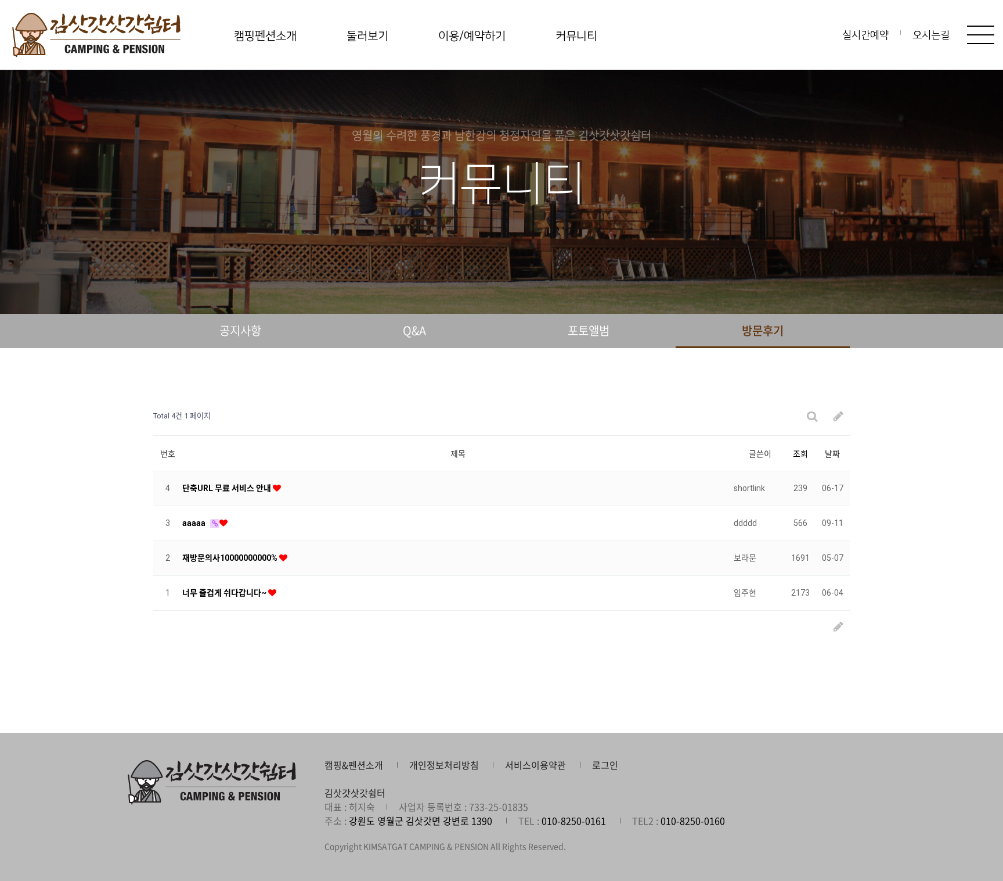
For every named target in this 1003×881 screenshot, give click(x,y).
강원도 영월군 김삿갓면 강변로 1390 (420, 821)
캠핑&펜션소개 (353, 764)
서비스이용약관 (535, 764)
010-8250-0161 (574, 821)
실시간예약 (865, 35)
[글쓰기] (838, 416)
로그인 (605, 764)
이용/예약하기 (472, 36)
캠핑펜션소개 (265, 36)
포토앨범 (588, 330)
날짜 (832, 454)
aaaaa (194, 523)
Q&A (414, 330)
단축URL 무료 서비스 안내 (227, 488)
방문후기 (763, 330)
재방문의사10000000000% (230, 558)
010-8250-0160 (693, 821)
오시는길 (931, 35)
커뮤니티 (576, 36)
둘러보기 (367, 36)
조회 (800, 454)
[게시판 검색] (812, 416)
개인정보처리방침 (444, 764)
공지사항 (240, 330)
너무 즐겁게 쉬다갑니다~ (225, 592)
